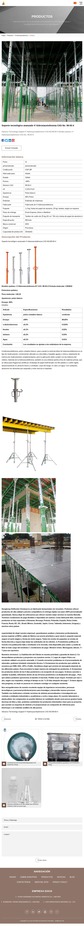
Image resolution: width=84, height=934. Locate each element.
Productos (10, 35)
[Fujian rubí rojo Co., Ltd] (3, 3)
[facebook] (27, 912)
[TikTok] (57, 912)
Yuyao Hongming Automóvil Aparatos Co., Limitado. (39, 897)
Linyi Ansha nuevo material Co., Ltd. (60, 902)
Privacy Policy (60, 882)
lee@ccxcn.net (59, 921)
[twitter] (39, 912)
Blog (72, 877)
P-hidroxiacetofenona (21, 35)
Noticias (61, 877)
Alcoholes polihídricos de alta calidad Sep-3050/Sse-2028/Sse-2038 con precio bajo (23, 805)
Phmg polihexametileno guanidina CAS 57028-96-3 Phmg (63, 764)
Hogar (3, 35)
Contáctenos (23, 882)
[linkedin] (33, 912)
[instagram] (51, 912)
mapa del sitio (41, 882)
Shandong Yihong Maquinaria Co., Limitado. (21, 902)
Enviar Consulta (11, 148)
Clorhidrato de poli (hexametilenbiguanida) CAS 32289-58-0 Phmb (21, 764)
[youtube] (45, 912)
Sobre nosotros (28, 877)
